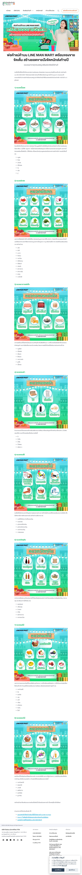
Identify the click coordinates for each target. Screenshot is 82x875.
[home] (9, 3)
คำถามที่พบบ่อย (50, 10)
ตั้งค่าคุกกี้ (64, 865)
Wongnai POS (36, 840)
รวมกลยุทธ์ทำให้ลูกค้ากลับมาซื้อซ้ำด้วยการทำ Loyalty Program (34, 815)
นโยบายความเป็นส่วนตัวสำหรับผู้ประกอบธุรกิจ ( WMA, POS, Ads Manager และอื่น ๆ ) (55, 854)
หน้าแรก (8, 10)
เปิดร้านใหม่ (17, 10)
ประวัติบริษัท (69, 836)
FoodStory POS (36, 843)
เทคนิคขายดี (39, 10)
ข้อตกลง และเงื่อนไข (53, 836)
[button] (27, 10)
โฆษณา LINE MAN (37, 836)
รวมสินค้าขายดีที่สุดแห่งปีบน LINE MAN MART (29, 820)
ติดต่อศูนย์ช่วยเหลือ (70, 833)
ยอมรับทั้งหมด (58, 870)
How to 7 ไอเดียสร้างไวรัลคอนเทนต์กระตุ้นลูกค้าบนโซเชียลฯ (32, 817)
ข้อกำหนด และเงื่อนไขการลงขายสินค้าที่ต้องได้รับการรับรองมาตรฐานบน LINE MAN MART (55, 846)
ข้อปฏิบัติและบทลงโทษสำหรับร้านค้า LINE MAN (55, 840)
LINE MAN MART (37, 833)
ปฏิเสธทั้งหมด (72, 870)
